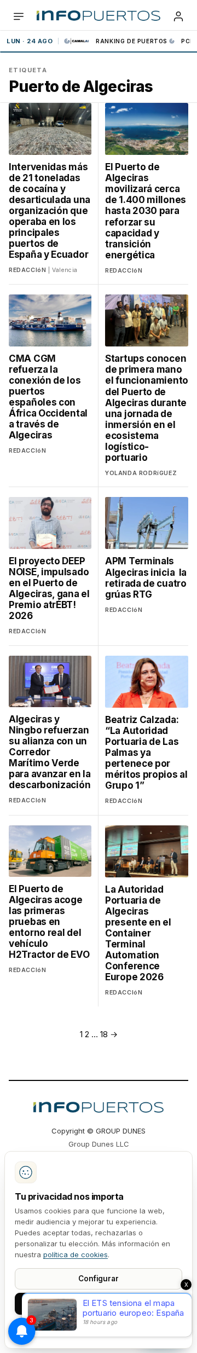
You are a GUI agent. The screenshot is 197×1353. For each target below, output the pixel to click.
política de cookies (75, 1254)
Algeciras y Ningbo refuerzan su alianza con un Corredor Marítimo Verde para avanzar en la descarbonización (50, 752)
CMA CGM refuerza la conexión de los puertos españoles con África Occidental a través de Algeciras (48, 397)
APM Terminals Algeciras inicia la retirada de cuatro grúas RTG (146, 577)
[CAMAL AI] (77, 41)
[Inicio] (98, 16)
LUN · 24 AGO (30, 41)
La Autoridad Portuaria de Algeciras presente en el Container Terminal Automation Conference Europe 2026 (138, 933)
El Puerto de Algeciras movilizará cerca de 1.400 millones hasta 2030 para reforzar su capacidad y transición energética (145, 210)
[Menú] (19, 16)
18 (104, 1034)
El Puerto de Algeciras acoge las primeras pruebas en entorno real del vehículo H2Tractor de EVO (49, 921)
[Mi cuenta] (178, 16)
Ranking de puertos (131, 41)
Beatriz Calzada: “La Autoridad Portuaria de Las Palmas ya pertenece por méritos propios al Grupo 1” (146, 752)
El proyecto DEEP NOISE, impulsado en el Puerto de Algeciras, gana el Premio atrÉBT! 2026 (49, 588)
